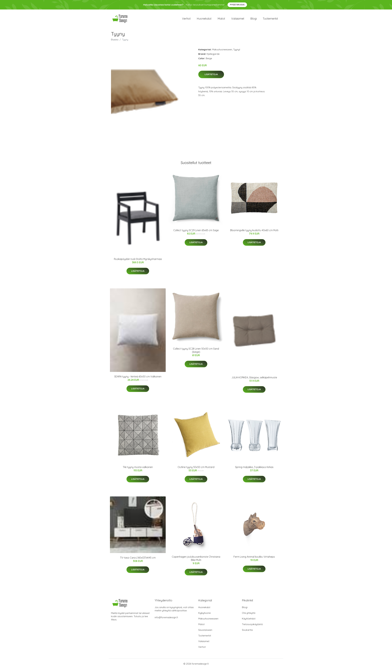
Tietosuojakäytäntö (252, 624)
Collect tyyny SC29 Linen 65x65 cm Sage (196, 230)
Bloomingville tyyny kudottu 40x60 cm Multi (254, 230)
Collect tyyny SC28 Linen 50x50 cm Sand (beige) (196, 350)
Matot (221, 18)
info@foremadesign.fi (166, 617)
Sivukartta (247, 629)
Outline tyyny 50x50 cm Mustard (196, 467)
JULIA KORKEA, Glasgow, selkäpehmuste (254, 377)
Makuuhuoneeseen (222, 49)
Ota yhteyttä (248, 612)
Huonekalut (204, 18)
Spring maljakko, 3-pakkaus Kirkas (254, 467)
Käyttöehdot (248, 618)
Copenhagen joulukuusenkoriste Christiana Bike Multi (196, 558)
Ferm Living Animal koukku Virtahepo (254, 556)
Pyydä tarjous (237, 5)
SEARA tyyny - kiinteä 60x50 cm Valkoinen (137, 376)
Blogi (253, 18)
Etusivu (114, 39)
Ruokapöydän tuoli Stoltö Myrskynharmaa (138, 259)
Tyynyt (236, 49)
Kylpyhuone (204, 612)
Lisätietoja (211, 74)
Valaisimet (237, 18)
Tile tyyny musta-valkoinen (138, 467)
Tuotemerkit (270, 18)
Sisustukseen (205, 629)
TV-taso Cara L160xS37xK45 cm (138, 557)
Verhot (186, 18)
